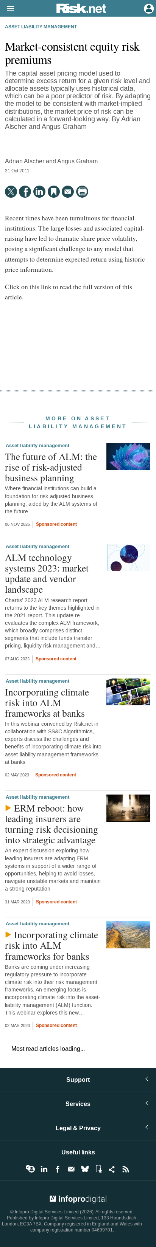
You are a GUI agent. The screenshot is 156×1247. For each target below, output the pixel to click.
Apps (98, 1169)
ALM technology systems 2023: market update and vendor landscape (47, 573)
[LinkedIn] (39, 192)
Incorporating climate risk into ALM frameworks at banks (47, 702)
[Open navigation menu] (7, 9)
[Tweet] (11, 192)
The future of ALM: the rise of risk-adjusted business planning (51, 467)
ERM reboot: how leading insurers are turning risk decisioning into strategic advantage (51, 823)
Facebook (57, 1169)
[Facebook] (25, 192)
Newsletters (71, 1169)
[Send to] (68, 192)
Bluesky (84, 1169)
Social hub (112, 1169)
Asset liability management (41, 27)
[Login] (148, 8)
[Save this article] (54, 192)
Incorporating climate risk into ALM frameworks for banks (51, 945)
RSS (125, 1169)
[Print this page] (82, 192)
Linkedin (43, 1169)
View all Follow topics (30, 1169)
